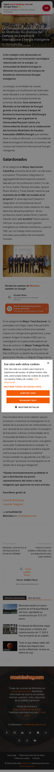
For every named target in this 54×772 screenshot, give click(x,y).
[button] (27, 386)
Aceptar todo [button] (28, 393)
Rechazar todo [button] (28, 400)
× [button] (48, 363)
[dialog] (27, 386)
